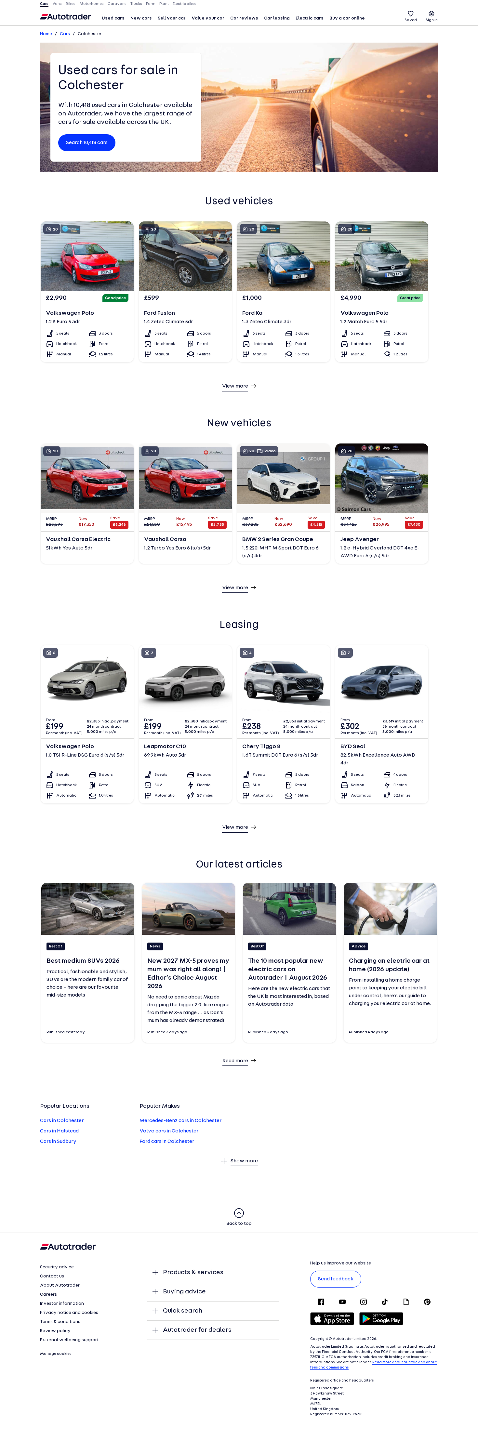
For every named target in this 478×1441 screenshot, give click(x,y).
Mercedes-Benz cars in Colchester (180, 1120)
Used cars (113, 18)
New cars (141, 18)
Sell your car (172, 18)
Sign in (432, 20)
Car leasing (277, 18)
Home (46, 34)
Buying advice (184, 1292)
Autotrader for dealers (197, 1330)
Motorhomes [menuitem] (91, 4)
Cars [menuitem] (44, 4)
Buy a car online (347, 18)
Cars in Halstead (59, 1131)
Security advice (57, 1267)
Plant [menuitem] (164, 4)
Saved (411, 20)
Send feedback (335, 1279)
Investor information (62, 1303)
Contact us (52, 1276)
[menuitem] (113, 18)
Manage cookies (56, 1354)
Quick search (182, 1311)
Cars (65, 34)
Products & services (193, 1272)
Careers (48, 1294)
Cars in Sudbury (58, 1141)
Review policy (55, 1331)
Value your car (208, 18)
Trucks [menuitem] (136, 4)
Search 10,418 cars (87, 142)
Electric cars (310, 18)
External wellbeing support (69, 1340)
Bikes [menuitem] (70, 4)
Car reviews (244, 18)
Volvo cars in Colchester (168, 1131)
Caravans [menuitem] (117, 4)
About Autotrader (60, 1285)
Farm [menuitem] (150, 4)
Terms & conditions (60, 1321)
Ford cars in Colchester (166, 1141)
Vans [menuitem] (57, 4)
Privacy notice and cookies (69, 1312)
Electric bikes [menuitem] (184, 4)
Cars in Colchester (62, 1120)
